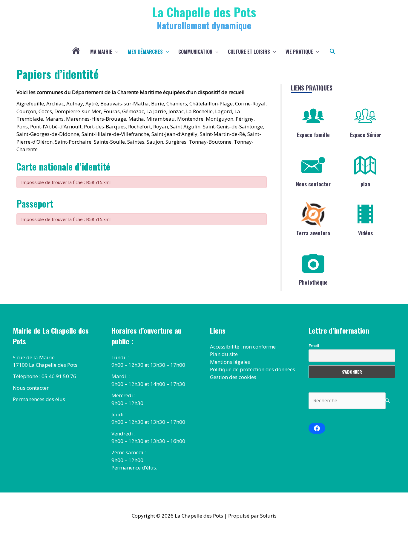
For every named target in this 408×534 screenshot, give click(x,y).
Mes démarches (145, 51)
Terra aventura (313, 233)
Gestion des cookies (233, 377)
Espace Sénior (365, 135)
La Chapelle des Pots (204, 12)
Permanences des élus (39, 399)
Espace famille (313, 135)
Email (314, 346)
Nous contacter (313, 184)
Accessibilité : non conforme (243, 346)
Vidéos (365, 233)
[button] (333, 52)
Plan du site (224, 354)
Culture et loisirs (249, 51)
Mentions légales (230, 361)
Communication (195, 51)
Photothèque (313, 282)
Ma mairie (101, 51)
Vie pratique (299, 51)
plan (365, 184)
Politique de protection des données (252, 369)
